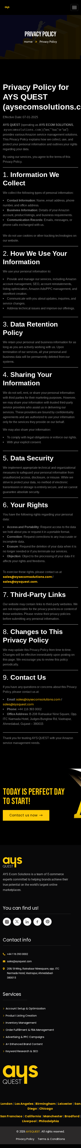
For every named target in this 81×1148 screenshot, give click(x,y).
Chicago (46, 1108)
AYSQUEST (33, 1131)
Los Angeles (24, 1104)
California (33, 1116)
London (6, 1104)
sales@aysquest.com (20, 582)
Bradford (72, 1116)
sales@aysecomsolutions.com (27, 577)
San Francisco (11, 1116)
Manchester (53, 1116)
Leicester (65, 1104)
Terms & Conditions (51, 1139)
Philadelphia (49, 1121)
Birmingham (45, 1104)
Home (28, 42)
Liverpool (29, 1121)
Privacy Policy (25, 1139)
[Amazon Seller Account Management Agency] (7, 7)
